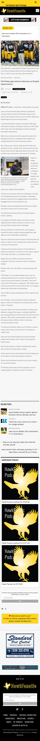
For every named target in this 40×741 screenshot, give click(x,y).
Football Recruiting (27, 715)
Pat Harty (8, 89)
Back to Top (20, 679)
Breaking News (6, 78)
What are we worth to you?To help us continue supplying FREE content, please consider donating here (20, 618)
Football (17, 78)
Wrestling (21, 718)
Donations (29, 722)
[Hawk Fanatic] (13, 12)
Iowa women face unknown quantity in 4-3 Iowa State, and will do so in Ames (20, 450)
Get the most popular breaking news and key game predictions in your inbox (20, 593)
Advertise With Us (20, 725)
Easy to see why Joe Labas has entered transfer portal (18, 443)
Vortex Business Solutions (10, 732)
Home (6, 715)
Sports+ (31, 718)
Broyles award (6, 92)
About (8, 722)
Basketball (10, 718)
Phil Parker (15, 92)
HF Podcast (18, 722)
